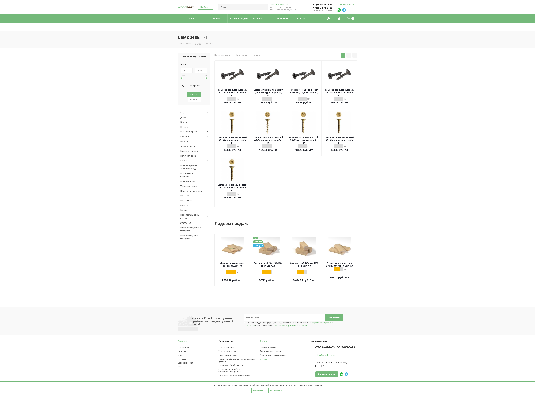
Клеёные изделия (189, 150)
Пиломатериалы (267, 347)
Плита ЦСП (186, 200)
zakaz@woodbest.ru (279, 4)
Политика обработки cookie (232, 365)
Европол (184, 136)
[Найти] (265, 7)
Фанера (184, 205)
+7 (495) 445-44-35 (323, 4)
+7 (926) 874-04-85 (323, 7)
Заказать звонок (347, 4)
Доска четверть (188, 146)
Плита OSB (185, 195)
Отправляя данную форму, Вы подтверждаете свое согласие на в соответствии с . (292, 324)
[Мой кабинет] (339, 18)
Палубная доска (188, 155)
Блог (180, 354)
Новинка (258, 242)
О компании (183, 347)
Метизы (184, 210)
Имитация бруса (188, 131)
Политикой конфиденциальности (290, 325)
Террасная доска (188, 186)
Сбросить (194, 99)
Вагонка (184, 160)
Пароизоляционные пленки (190, 216)
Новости (182, 351)
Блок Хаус (185, 141)
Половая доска (187, 181)
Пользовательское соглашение (234, 375)
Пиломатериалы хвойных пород (188, 167)
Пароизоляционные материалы (190, 237)
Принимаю (258, 390)
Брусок (183, 122)
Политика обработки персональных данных (236, 360)
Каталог (263, 341)
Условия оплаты (226, 347)
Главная (182, 341)
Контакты (182, 366)
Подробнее (276, 390)
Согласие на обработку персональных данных (230, 370)
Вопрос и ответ (185, 362)
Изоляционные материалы (272, 354)
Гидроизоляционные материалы (191, 229)
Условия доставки (227, 351)
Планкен (184, 126)
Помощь (182, 358)
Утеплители (186, 222)
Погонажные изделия (186, 175)
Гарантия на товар (227, 354)
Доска (183, 117)
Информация (225, 341)
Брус (182, 112)
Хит (255, 238)
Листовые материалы (270, 351)
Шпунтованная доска (191, 190)
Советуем (258, 245)
